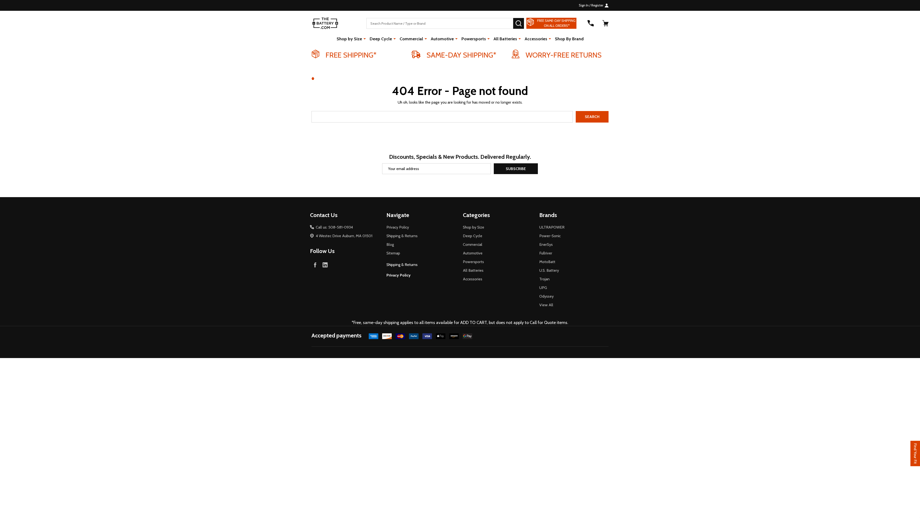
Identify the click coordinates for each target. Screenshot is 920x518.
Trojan (544, 279)
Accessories (536, 38)
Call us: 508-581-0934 (334, 227)
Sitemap (393, 253)
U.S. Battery (549, 270)
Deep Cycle (381, 38)
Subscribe (516, 168)
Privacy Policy (397, 227)
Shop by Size (349, 38)
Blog (390, 244)
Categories (476, 215)
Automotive (442, 38)
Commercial (411, 38)
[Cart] (605, 23)
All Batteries (505, 38)
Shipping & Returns (402, 236)
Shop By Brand (569, 38)
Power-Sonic (550, 236)
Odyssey (546, 296)
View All (546, 305)
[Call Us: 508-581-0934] (590, 23)
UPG (543, 287)
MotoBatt (547, 261)
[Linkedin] (325, 264)
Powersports (473, 38)
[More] (364, 38)
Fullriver (545, 253)
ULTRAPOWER (551, 227)
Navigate (397, 215)
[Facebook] (315, 264)
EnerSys (546, 244)
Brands (548, 215)
